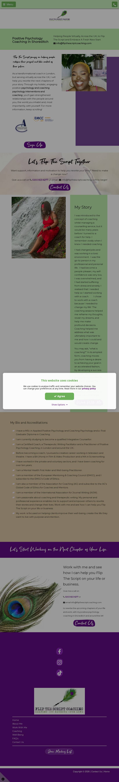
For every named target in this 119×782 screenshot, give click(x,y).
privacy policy (89, 388)
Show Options (59, 404)
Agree (61, 396)
